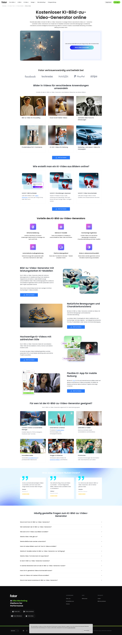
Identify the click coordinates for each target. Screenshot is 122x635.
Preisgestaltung (52, 2)
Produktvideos (60, 430)
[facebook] (23, 630)
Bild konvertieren (102, 601)
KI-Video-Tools (11, 6)
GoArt (99, 598)
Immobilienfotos (32, 458)
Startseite (4, 6)
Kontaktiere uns (70, 601)
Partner (68, 604)
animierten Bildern (55, 459)
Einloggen (116, 2)
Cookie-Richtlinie (71, 627)
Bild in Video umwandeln (82, 47)
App (74, 380)
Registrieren (108, 2)
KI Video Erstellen (20, 6)
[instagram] (26, 630)
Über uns (68, 598)
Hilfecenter (84, 598)
